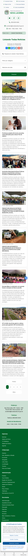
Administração (5, 500)
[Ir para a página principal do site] (14, 12)
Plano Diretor (5, 488)
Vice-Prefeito (5, 478)
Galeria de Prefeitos (7, 484)
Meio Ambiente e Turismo (8, 515)
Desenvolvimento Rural (8, 505)
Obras (3, 486)
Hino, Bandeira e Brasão (8, 455)
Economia (4, 457)
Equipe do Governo (7, 480)
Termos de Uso (14, 547)
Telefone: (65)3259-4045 (14, 417)
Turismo (4, 466)
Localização (5, 464)
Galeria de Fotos (6, 439)
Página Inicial (6, 33)
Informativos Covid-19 (8, 493)
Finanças (4, 511)
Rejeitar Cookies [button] (14, 535)
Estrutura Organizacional (8, 482)
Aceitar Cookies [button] (14, 539)
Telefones (4, 491)
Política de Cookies (20, 545)
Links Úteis (5, 462)
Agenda (4, 445)
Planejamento (5, 520)
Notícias (4, 437)
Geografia (4, 459)
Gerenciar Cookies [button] (14, 543)
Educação (4, 507)
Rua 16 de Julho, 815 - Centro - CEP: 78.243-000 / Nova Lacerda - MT (14, 408)
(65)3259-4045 (15, 22)
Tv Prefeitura (5, 441)
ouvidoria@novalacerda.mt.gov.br (15, 26)
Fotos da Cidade (6, 468)
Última (14, 392)
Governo (4, 513)
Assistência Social (6, 502)
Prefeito (4, 475)
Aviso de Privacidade (7, 547)
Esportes (4, 509)
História (4, 453)
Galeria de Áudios (6, 443)
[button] (6, 7)
